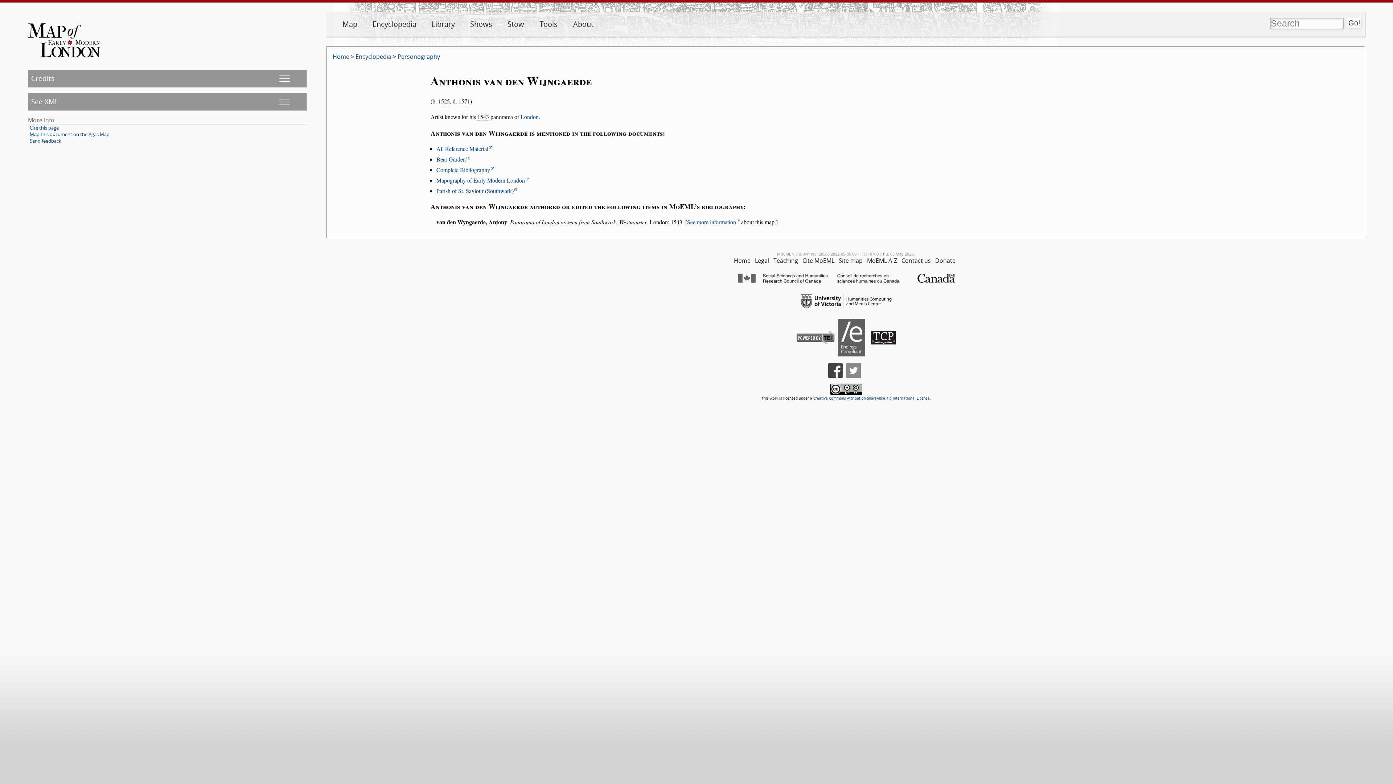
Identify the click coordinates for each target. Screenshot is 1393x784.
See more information (711, 222)
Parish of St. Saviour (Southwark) (475, 191)
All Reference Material (462, 148)
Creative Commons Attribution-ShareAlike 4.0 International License (871, 398)
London (530, 117)
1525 (444, 101)
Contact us (916, 261)
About (583, 24)
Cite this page (44, 127)
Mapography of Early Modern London (480, 180)
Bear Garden (451, 159)
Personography (419, 57)
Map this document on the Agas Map (70, 134)
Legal (762, 261)
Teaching (785, 261)
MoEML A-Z (882, 261)
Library (443, 24)
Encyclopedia (394, 24)
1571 (464, 101)
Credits (42, 78)
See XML (44, 101)
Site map (851, 261)
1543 (483, 117)
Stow (516, 24)
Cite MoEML (818, 261)
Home (341, 57)
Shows (481, 24)
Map (349, 24)
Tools (548, 24)
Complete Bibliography (463, 169)
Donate (945, 261)
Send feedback (45, 141)
